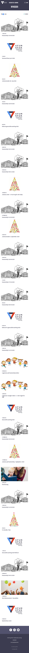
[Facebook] (10, 630)
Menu (27, 2)
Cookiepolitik (14, 649)
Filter (4, 14)
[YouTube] (18, 630)
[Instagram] (14, 630)
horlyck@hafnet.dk (14, 642)
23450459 (14, 640)
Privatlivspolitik (14, 646)
